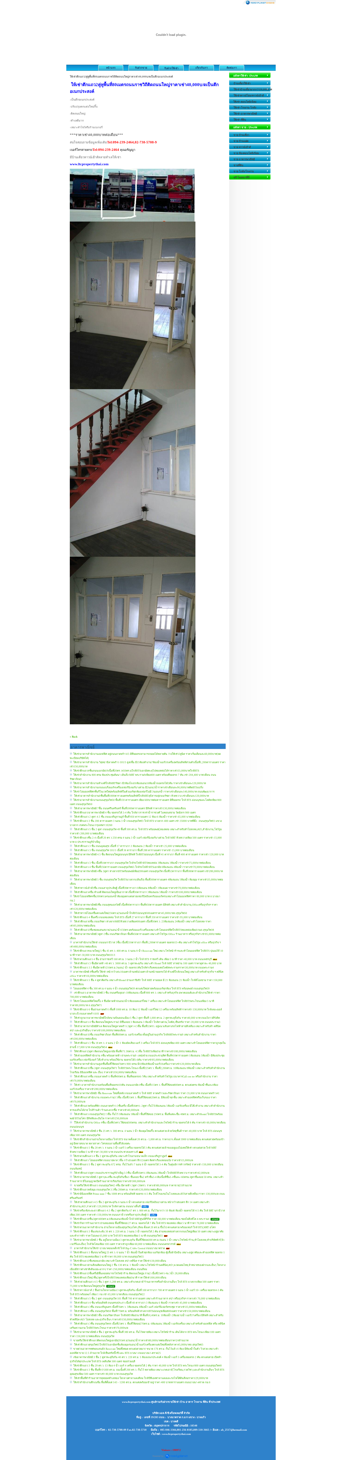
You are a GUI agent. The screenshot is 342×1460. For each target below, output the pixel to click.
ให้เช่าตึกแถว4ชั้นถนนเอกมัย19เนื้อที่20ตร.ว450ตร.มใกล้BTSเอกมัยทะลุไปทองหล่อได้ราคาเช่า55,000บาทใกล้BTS (136, 770)
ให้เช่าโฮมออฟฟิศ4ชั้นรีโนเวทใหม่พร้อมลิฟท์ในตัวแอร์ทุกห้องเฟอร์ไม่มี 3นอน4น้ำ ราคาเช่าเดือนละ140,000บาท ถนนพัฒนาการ (144, 791)
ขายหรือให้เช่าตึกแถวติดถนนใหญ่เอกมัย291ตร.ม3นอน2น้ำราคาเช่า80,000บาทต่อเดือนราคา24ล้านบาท (130, 1340)
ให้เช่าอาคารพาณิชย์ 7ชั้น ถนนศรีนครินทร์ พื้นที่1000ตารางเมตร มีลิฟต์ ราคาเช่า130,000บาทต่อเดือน (129, 808)
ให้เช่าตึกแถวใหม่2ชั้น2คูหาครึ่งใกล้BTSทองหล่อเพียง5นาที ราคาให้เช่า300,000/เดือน (119, 1277)
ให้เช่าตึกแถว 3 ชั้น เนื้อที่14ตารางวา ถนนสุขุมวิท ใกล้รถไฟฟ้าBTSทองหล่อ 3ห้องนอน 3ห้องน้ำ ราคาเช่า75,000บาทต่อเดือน (142, 862)
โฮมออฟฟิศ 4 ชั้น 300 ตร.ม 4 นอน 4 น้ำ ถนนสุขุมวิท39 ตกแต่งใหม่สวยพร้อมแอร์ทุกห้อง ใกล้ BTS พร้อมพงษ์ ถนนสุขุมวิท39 (141, 988)
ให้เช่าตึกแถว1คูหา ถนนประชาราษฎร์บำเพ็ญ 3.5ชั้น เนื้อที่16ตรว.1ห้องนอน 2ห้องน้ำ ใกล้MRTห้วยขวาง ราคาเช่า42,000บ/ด (141, 1172)
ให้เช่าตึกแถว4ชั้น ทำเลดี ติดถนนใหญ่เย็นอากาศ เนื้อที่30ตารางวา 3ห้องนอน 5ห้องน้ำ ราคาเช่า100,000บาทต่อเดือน (137, 892)
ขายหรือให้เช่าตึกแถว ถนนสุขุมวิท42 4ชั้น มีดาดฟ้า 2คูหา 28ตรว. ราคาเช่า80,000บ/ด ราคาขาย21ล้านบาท (132, 1185)
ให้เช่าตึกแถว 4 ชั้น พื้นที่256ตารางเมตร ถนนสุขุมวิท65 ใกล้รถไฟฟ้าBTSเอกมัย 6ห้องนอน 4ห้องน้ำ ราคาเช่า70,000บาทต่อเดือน (144, 867)
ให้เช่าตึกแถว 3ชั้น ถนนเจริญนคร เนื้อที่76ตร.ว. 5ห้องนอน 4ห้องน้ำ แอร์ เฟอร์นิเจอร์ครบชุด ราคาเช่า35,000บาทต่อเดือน (140, 1306)
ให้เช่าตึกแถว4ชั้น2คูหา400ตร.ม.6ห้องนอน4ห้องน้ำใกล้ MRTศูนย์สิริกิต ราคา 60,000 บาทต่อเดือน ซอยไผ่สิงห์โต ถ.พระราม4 (141, 1218)
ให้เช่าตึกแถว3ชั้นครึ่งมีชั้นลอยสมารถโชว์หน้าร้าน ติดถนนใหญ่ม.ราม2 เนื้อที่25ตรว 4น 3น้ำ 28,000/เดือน (131, 1273)
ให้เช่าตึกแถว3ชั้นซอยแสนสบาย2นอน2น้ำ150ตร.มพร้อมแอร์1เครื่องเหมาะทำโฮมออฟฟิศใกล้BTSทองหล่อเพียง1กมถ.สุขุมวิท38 (143, 929)
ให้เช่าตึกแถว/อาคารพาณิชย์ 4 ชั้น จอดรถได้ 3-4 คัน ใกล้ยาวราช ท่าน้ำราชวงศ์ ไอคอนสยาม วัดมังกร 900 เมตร (134, 812)
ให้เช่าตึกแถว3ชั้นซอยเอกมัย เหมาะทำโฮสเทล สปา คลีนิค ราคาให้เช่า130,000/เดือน (119, 1260)
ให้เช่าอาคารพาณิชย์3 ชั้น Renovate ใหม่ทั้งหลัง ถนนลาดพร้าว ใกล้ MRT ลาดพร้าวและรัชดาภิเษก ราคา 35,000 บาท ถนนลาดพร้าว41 (146, 1093)
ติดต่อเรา (232, 67)
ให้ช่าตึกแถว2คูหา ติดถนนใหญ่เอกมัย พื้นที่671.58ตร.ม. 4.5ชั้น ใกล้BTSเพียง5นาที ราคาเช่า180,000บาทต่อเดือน (135, 1051)
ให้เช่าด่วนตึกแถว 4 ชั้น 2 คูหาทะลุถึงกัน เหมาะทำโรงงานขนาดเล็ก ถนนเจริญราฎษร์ (120, 1156)
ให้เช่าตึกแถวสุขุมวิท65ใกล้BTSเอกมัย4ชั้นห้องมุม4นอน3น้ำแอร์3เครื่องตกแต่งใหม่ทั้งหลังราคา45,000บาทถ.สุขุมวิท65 (138, 1344)
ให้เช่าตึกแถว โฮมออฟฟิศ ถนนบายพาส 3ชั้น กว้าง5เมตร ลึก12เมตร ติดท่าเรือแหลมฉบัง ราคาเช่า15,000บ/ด (133, 1160)
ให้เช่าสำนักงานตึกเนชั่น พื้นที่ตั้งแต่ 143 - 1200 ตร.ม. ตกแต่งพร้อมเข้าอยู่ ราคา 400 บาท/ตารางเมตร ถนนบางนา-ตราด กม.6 (141, 1382)
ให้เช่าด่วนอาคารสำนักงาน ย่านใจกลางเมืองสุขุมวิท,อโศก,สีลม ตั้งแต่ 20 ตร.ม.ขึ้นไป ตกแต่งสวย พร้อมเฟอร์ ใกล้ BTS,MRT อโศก (144, 1227)
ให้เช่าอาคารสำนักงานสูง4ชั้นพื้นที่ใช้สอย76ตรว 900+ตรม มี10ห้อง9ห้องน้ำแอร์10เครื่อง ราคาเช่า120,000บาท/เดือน (137, 1063)
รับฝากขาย (141, 67)
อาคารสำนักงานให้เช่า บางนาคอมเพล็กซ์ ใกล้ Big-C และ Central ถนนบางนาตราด (119, 1248)
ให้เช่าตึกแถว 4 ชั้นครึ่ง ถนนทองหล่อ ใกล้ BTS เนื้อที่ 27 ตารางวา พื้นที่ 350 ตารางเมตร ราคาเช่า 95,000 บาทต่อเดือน (137, 917)
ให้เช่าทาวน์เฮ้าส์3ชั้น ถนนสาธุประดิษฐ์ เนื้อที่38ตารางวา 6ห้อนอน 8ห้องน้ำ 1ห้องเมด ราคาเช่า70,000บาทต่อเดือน (136, 888)
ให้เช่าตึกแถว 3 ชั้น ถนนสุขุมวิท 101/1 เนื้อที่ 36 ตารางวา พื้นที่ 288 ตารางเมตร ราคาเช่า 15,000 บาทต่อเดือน (133, 850)
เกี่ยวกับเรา (201, 67)
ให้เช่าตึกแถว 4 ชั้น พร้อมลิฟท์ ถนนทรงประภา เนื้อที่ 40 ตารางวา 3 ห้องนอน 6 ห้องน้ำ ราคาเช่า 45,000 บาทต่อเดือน (137, 1302)
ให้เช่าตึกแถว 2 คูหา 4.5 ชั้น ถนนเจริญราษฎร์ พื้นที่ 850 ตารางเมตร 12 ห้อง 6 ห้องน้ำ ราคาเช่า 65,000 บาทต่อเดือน (136, 816)
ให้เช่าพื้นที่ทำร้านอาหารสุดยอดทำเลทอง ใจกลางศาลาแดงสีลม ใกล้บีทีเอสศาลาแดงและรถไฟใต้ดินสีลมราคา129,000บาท (140, 1378)
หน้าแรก (111, 67)
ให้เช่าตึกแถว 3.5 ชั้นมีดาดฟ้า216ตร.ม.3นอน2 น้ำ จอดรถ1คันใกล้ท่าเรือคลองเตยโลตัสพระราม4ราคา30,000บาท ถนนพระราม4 (143, 967)
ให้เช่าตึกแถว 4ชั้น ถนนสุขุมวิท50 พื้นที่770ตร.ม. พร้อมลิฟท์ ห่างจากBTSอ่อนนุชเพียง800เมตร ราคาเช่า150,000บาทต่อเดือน (141, 1311)
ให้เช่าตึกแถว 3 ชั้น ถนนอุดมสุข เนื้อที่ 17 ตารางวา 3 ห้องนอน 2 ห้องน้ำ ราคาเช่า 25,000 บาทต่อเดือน (130, 846)
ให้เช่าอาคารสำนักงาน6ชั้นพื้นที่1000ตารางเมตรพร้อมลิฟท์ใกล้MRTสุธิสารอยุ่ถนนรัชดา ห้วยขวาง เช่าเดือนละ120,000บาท (141, 795)
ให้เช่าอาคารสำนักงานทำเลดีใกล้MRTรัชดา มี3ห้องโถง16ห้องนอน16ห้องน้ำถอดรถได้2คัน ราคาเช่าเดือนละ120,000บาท (139, 783)
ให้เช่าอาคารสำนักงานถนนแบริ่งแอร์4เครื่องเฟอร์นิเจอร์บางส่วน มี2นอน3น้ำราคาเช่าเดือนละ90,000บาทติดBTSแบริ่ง (138, 787)
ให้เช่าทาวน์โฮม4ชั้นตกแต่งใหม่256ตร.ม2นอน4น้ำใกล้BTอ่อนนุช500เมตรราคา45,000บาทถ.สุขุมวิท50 (130, 913)
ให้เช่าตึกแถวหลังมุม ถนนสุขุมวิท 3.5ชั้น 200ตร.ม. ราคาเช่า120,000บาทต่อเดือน (117, 1189)
